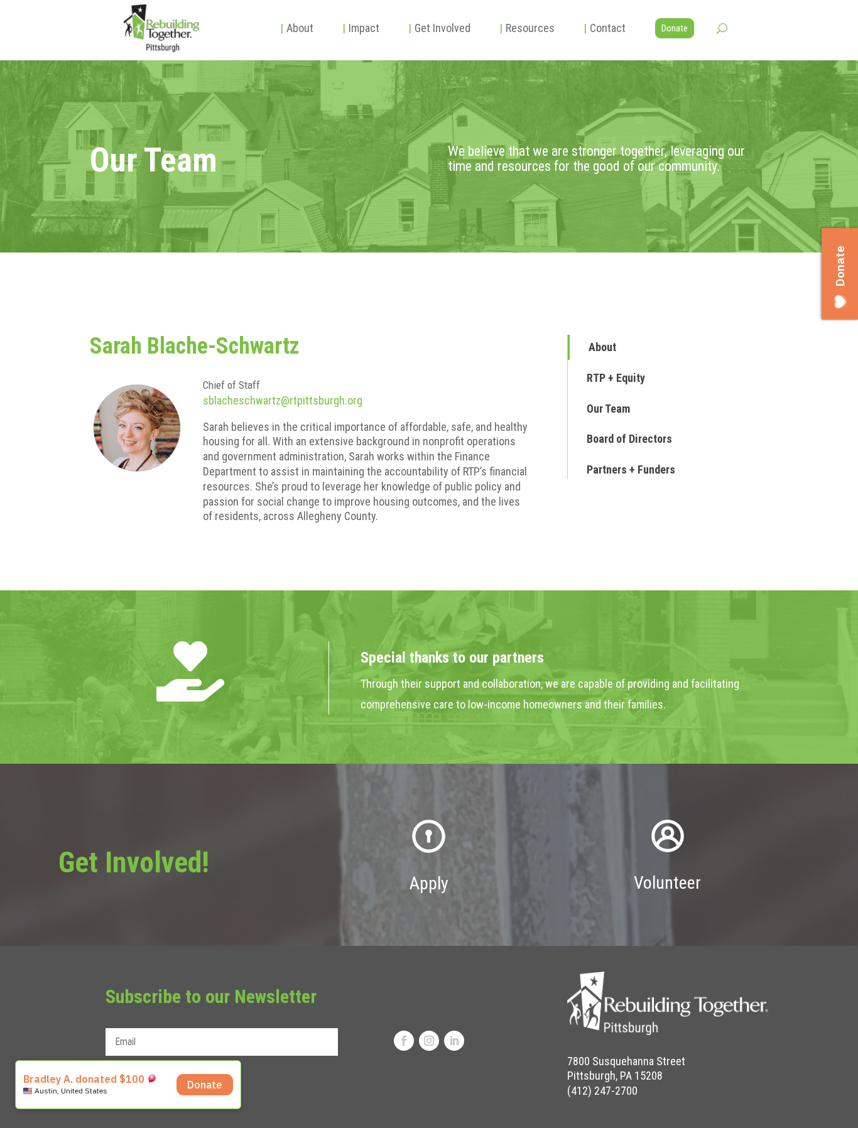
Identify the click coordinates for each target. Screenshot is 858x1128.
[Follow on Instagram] (429, 1041)
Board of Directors (629, 438)
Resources (527, 28)
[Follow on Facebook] (404, 1041)
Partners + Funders (631, 469)
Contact (605, 28)
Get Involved (439, 28)
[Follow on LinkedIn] (454, 1041)
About (296, 28)
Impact (360, 28)
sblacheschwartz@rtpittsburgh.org (282, 400)
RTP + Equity (616, 377)
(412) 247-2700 (602, 1090)
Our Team (608, 408)
